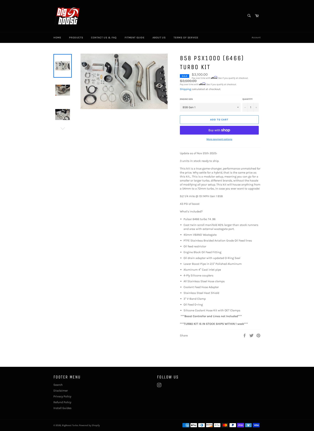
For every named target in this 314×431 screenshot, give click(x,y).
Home (57, 37)
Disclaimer (60, 390)
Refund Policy (62, 402)
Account (256, 37)
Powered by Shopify (89, 425)
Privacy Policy (62, 396)
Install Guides (62, 408)
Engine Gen (186, 99)
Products (76, 37)
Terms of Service (186, 37)
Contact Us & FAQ (104, 37)
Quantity (247, 99)
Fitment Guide (134, 37)
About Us (159, 37)
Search (58, 384)
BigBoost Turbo (70, 425)
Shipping (185, 89)
